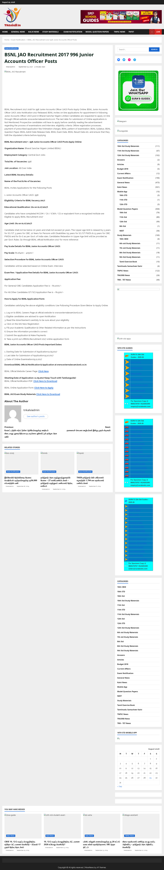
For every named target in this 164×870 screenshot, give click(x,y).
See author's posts (36, 416)
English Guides (137, 368)
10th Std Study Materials (128, 146)
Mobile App (122, 191)
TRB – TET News (124, 280)
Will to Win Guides (138, 390)
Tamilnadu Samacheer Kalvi (129, 266)
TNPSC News (119, 32)
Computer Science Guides (141, 456)
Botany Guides (136, 448)
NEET (121, 231)
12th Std (123, 221)
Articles (120, 164)
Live (158, 32)
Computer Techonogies (138, 543)
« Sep (119, 786)
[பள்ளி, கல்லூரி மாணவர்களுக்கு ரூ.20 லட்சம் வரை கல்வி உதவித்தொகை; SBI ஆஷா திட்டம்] (101, 826)
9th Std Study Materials (129, 257)
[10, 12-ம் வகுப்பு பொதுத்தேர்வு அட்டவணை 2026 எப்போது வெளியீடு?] (62, 826)
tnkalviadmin (10, 67)
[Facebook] (118, 59)
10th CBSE (123, 239)
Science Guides (137, 379)
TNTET (131, 32)
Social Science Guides (139, 385)
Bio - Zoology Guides (137, 531)
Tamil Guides (136, 362)
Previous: (30, 432)
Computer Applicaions (139, 460)
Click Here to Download (48, 394)
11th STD (123, 200)
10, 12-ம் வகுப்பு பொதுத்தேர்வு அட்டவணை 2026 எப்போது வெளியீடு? (62, 843)
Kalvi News (33, 32)
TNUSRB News (123, 275)
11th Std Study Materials (128, 151)
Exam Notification (73, 32)
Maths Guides (136, 373)
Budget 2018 (122, 169)
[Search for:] (133, 49)
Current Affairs (124, 173)
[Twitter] (124, 59)
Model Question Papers (97, 32)
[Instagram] (129, 59)
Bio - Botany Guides (136, 527)
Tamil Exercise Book (128, 261)
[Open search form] (146, 32)
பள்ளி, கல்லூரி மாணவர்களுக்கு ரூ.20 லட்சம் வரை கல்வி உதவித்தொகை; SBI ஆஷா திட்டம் (101, 844)
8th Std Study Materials (129, 252)
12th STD (123, 204)
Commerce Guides (138, 472)
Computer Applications (137, 539)
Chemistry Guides (138, 444)
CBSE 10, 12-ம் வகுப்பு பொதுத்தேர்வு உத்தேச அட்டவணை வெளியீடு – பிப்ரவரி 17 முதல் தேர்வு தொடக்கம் (22, 844)
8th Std (122, 226)
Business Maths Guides (140, 476)
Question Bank (136, 396)
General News (18, 32)
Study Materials (50, 32)
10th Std (123, 212)
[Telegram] (134, 59)
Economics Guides (138, 464)
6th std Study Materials (129, 243)
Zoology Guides (137, 452)
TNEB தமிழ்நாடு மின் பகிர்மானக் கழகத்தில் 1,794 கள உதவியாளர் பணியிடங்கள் (90, 480)
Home (5, 32)
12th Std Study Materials (128, 155)
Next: (89, 429)
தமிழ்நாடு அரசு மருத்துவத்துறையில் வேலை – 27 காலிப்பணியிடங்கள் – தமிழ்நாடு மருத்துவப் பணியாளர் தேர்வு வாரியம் (56, 481)
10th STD (123, 195)
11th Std (123, 217)
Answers (121, 160)
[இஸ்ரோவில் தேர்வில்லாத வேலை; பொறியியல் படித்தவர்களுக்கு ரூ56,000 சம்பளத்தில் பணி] (21, 463)
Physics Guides (137, 439)
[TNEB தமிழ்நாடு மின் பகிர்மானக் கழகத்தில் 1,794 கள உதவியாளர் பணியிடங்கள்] (94, 463)
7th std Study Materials (129, 248)
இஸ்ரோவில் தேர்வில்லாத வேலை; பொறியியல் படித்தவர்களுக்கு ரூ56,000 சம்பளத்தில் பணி (20, 480)
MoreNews (89, 867)
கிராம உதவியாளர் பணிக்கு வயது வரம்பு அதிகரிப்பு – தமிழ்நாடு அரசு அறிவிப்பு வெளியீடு (138, 844)
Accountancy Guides (139, 468)
